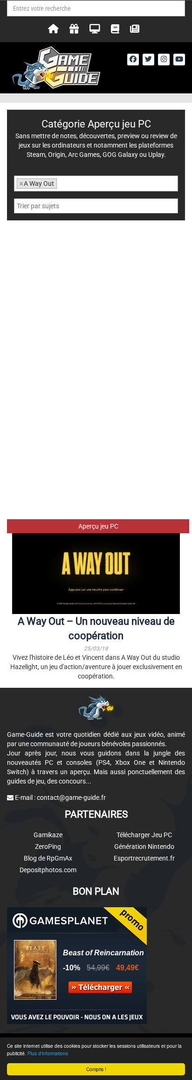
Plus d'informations (47, 1053)
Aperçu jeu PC (98, 526)
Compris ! (96, 1069)
